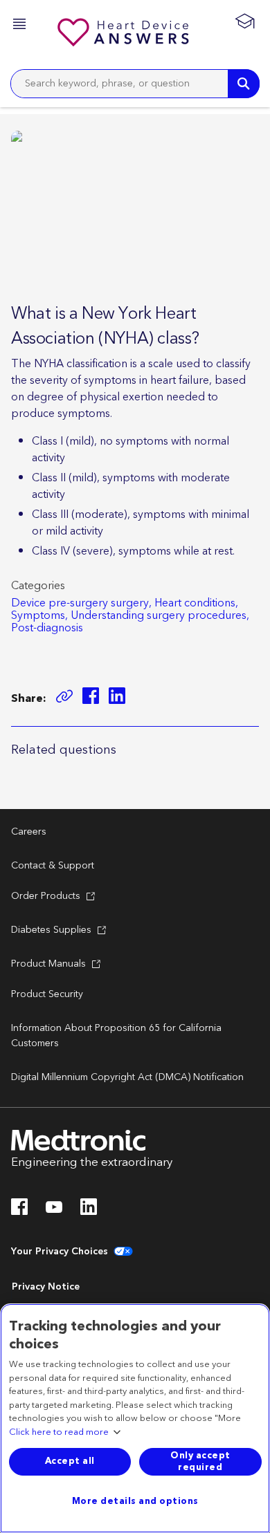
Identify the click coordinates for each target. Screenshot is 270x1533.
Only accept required (200, 1461)
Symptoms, (39, 615)
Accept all (70, 1461)
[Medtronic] (124, 34)
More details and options (135, 1501)
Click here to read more (59, 1433)
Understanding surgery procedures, (160, 615)
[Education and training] (244, 20)
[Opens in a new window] (90, 698)
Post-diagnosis (47, 628)
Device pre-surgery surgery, (81, 603)
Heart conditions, (196, 603)
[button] (21, 26)
